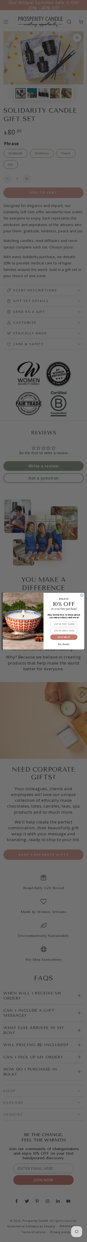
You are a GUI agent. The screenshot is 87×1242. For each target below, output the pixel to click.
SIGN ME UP (64, 637)
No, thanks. (64, 643)
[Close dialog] (81, 595)
